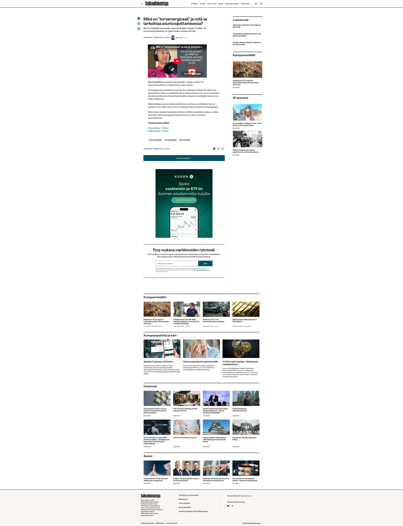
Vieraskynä (157, 37)
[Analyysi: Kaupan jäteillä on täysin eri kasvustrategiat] (186, 468)
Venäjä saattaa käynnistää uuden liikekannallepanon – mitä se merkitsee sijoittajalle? (215, 411)
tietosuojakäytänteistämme (202, 270)
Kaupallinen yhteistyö (156, 326)
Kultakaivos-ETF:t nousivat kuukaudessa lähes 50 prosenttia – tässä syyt (246, 83)
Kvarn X (217, 326)
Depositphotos (246, 495)
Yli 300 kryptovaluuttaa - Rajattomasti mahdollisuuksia (240, 363)
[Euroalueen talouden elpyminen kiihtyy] (246, 427)
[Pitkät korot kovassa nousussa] (186, 427)
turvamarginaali (170, 140)
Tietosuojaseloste (147, 523)
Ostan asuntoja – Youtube (158, 131)
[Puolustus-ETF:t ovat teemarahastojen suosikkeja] (216, 309)
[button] (141, 3)
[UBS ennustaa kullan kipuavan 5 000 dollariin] (246, 309)
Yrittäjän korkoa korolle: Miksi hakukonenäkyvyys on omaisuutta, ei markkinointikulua (186, 321)
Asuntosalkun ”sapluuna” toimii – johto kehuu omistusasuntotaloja (247, 124)
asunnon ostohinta (155, 140)
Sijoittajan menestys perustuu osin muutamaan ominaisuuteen (216, 479)
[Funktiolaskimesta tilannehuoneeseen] (246, 398)
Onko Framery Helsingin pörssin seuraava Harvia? (185, 410)
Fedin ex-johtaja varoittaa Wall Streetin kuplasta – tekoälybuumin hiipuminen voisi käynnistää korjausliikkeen (157, 441)
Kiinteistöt (147, 37)
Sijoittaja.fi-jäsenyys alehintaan (158, 361)
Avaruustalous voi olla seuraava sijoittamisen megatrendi (156, 479)
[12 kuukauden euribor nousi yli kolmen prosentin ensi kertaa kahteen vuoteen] (157, 398)
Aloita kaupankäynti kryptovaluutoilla (200, 361)
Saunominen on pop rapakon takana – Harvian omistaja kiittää (244, 479)
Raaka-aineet (247, 326)
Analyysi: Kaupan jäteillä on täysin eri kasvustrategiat (247, 43)
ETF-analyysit (147, 326)
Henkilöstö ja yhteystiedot (189, 495)
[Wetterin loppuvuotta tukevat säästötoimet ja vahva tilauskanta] (247, 139)
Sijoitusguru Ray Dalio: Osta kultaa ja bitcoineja (247, 26)
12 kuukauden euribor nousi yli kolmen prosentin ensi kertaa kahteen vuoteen (155, 411)
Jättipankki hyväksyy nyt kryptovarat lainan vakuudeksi (247, 35)
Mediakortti (183, 499)
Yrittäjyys (187, 326)
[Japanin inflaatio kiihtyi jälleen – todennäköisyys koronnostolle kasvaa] (216, 427)
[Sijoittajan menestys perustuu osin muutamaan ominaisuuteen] (216, 468)
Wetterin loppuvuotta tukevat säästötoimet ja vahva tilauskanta (246, 151)
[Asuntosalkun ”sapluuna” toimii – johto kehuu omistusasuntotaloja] (247, 112)
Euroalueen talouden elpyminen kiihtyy (244, 439)
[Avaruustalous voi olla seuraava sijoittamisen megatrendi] (157, 468)
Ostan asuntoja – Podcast (158, 128)
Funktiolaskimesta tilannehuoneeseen (239, 410)
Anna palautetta (185, 507)
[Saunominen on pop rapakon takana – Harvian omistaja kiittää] (246, 468)
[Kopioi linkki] (138, 28)
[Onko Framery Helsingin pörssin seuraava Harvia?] (186, 398)
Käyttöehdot (160, 523)
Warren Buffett (185, 140)
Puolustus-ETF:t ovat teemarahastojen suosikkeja (214, 320)
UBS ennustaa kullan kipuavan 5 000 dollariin (244, 320)
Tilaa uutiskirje (184, 503)
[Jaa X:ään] (138, 23)
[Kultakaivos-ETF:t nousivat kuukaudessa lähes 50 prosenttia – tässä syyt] (247, 69)
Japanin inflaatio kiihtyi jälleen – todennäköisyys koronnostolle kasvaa (215, 440)
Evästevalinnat (171, 523)
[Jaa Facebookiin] (138, 18)
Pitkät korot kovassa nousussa (185, 438)
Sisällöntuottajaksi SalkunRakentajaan (193, 511)
